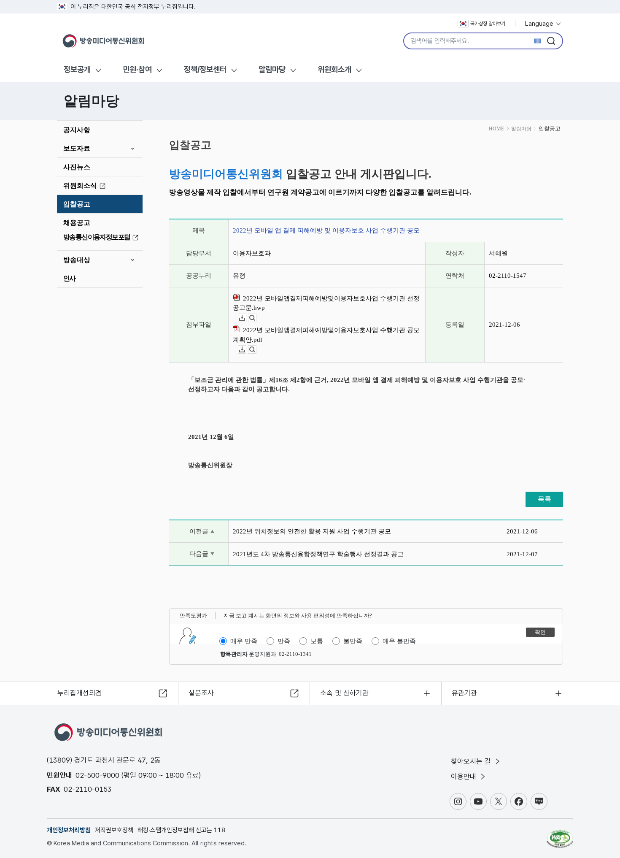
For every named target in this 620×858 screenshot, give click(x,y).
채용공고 (76, 222)
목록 (544, 499)
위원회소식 (80, 185)
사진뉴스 (76, 167)
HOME (496, 129)
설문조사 (201, 693)
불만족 (352, 641)
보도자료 (76, 148)
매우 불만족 (399, 641)
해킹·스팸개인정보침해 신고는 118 (181, 830)
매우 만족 (243, 641)
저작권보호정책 (114, 830)
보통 (316, 641)
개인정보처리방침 (69, 830)
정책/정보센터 (205, 69)
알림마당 (272, 69)
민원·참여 (137, 69)
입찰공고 (76, 204)
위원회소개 (334, 69)
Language (540, 23)
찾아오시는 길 (472, 761)
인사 (69, 278)
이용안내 (464, 776)
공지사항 (76, 129)
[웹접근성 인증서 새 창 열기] (560, 835)
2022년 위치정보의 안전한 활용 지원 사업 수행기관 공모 (312, 531)
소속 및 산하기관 (344, 693)
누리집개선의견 (79, 693)
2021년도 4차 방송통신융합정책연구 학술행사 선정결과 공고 (318, 554)
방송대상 (76, 259)
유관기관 (464, 693)
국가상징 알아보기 (487, 24)
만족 (284, 641)
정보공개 (77, 69)
